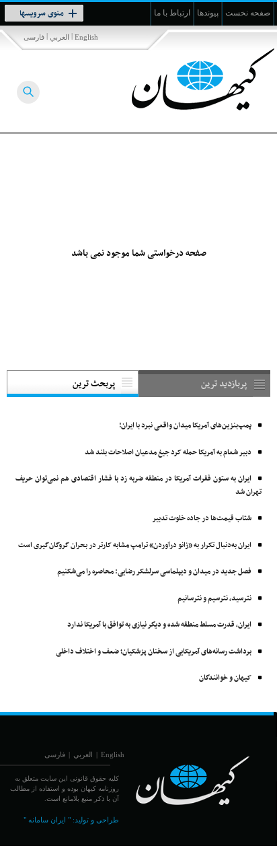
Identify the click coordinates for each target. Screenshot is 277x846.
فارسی (34, 37)
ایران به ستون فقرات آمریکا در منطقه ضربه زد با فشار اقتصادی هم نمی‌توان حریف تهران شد (138, 485)
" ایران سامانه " (47, 820)
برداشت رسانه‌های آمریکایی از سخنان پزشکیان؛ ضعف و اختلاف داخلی (153, 651)
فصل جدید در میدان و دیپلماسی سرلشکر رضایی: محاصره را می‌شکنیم (154, 571)
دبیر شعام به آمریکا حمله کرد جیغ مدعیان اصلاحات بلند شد (168, 452)
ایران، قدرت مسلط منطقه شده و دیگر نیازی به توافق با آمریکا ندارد (159, 625)
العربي (59, 37)
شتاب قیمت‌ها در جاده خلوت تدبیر (201, 518)
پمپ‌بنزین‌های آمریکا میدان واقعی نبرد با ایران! (185, 425)
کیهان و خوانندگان (225, 678)
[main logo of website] (188, 79)
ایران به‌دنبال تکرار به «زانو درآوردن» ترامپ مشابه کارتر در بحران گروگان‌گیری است (134, 545)
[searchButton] (28, 92)
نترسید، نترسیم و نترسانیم (214, 598)
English (86, 37)
